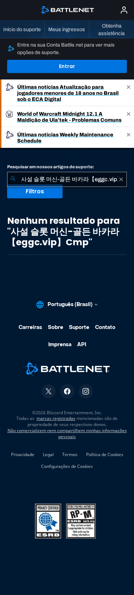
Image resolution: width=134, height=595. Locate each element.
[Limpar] (121, 179)
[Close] (128, 92)
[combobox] (67, 179)
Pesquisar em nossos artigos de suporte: (50, 166)
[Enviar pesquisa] (13, 179)
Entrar (67, 66)
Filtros (35, 191)
